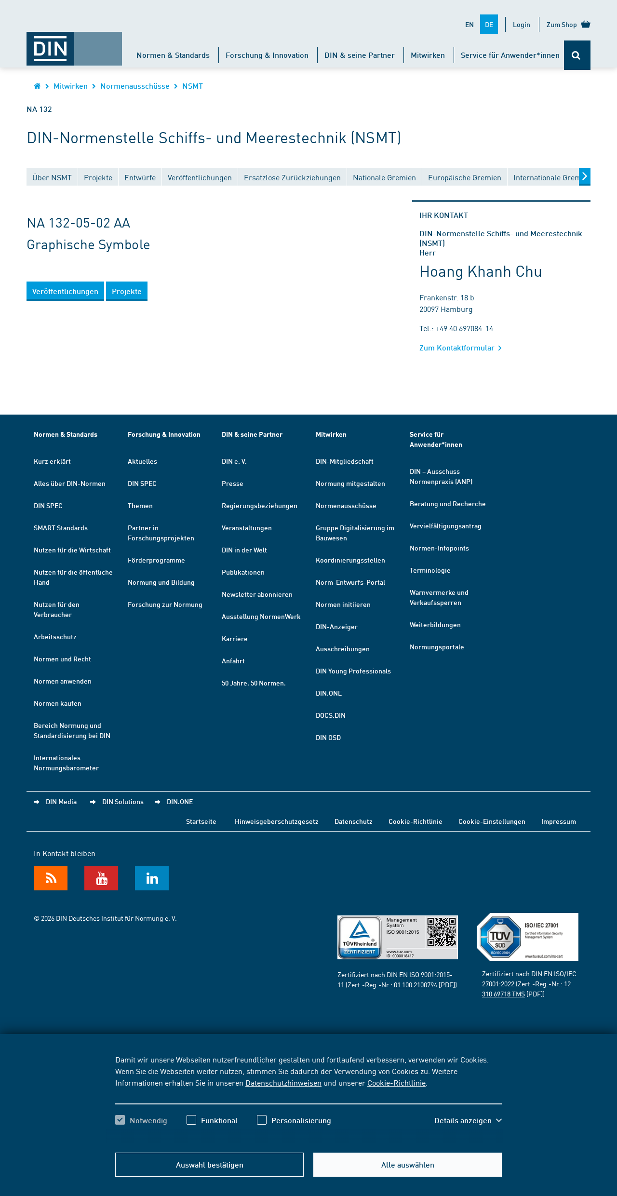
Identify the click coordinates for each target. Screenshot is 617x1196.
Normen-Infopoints (439, 547)
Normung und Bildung (161, 582)
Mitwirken (428, 54)
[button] (468, 1120)
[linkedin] (152, 878)
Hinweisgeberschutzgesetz (277, 821)
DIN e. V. (234, 461)
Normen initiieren (343, 604)
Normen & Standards (173, 54)
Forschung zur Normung (165, 604)
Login (521, 24)
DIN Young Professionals (353, 670)
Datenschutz (354, 821)
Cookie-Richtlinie (396, 1082)
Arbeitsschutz (55, 636)
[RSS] (50, 878)
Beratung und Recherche (448, 503)
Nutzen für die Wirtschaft (72, 549)
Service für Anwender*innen (510, 54)
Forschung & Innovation (267, 54)
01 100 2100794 (415, 984)
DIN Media (61, 801)
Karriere (235, 638)
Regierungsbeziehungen (259, 505)
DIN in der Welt (244, 549)
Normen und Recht (62, 658)
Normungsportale (437, 646)
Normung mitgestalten (350, 483)
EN (469, 24)
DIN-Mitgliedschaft (345, 461)
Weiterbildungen (435, 624)
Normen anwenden (63, 680)
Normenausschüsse (135, 85)
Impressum (558, 821)
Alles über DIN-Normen (70, 483)
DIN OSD (328, 737)
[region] (308, 1098)
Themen (140, 505)
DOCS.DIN (331, 715)
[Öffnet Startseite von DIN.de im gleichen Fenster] (74, 44)
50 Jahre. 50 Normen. (254, 682)
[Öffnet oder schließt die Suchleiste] (577, 55)
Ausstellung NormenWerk (261, 616)
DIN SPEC (48, 505)
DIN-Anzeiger (337, 626)
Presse (232, 483)
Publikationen (243, 571)
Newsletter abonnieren (257, 594)
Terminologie (430, 569)
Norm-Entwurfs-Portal (350, 582)
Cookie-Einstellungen (491, 821)
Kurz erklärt (52, 461)
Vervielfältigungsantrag (446, 525)
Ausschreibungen (343, 648)
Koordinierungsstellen (350, 559)
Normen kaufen (57, 703)
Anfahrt (233, 660)
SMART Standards (61, 527)
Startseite (201, 821)
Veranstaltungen (247, 527)
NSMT (192, 85)
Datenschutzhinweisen (283, 1082)
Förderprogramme (156, 559)
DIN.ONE (329, 692)
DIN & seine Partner (359, 54)
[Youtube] (101, 878)
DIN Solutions (123, 801)
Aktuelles (142, 461)
